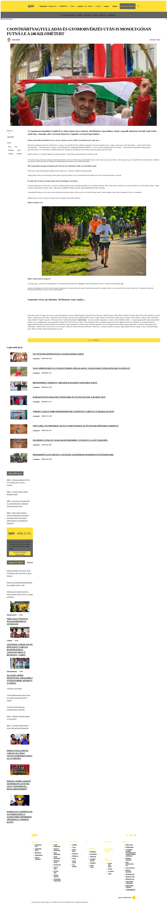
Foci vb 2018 (56, 867)
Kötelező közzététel (128, 859)
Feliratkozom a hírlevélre (19, 553)
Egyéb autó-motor (110, 865)
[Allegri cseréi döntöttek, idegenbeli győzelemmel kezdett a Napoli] (19, 668)
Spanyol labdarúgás (57, 849)
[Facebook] (131, 835)
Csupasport (95, 15)
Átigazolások (38, 855)
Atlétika (74, 844)
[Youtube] (135, 835)
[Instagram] (127, 835)
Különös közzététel (128, 871)
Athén (18, 150)
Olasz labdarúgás (12, 671)
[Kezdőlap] (31, 6)
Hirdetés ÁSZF (130, 876)
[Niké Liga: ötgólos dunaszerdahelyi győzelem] (19, 611)
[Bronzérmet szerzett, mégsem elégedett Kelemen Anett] (18, 390)
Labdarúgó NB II (38, 849)
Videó (109, 873)
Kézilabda (93, 851)
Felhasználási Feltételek (129, 886)
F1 (85, 6)
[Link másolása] (9, 133)
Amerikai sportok (92, 859)
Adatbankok (43, 6)
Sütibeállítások (130, 890)
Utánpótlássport (111, 15)
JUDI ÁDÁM (16, 39)
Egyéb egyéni (74, 861)
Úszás (74, 847)
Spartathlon (11, 150)
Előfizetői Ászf (130, 879)
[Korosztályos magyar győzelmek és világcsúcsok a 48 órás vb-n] (18, 404)
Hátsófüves (38, 852)
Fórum (110, 869)
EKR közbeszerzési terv (130, 864)
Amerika (80, 6)
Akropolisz (19, 153)
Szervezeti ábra (130, 868)
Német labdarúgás (57, 857)
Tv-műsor (111, 871)
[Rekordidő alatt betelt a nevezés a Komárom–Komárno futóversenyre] (18, 462)
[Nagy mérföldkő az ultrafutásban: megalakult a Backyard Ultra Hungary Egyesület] (18, 376)
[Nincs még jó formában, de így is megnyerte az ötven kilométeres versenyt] (18, 433)
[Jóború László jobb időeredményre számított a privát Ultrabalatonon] (18, 419)
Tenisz (74, 858)
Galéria (106, 6)
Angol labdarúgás (57, 845)
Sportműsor (79, 15)
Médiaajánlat (129, 847)
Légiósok (9, 640)
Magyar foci (34, 842)
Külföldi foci (53, 842)
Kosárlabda (93, 854)
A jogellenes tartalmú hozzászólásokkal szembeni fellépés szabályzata (131, 853)
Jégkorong (93, 856)
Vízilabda (93, 863)
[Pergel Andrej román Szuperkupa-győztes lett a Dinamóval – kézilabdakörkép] (19, 774)
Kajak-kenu (74, 850)
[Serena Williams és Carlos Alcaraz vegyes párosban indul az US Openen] (19, 744)
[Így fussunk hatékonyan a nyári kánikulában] (18, 361)
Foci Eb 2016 (56, 871)
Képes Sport (87, 15)
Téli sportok (74, 865)
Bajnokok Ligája (56, 861)
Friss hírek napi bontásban (67, 15)
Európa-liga (57, 864)
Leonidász (10, 153)
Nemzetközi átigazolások (57, 879)
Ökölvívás (75, 856)
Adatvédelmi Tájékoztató (129, 882)
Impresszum (129, 844)
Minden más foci (12, 615)
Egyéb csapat (92, 866)
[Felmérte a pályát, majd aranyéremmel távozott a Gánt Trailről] (18, 447)
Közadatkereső (130, 874)
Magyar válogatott (38, 858)
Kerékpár (75, 853)
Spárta (9, 146)
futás (16, 146)
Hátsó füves (103, 15)
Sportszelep (108, 842)
